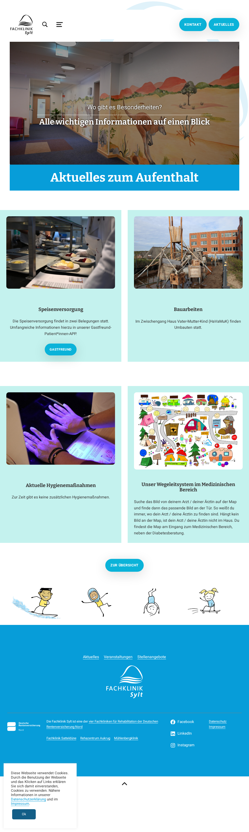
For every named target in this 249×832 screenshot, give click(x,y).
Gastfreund (61, 349)
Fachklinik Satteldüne (61, 738)
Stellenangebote (151, 657)
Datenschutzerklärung (28, 799)
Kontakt (192, 24)
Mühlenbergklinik (126, 738)
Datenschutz (218, 721)
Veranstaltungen (118, 657)
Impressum (217, 726)
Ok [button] (24, 814)
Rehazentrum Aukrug (95, 738)
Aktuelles (224, 24)
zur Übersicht (124, 565)
